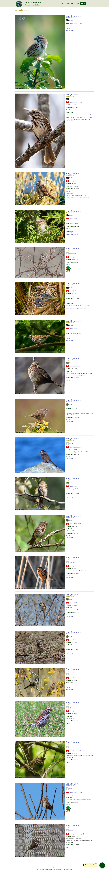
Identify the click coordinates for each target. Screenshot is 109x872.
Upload (67, 3)
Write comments (69, 30)
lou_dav (71, 443)
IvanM (70, 747)
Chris (70, 362)
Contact (54, 867)
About (61, 3)
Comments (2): (69, 193)
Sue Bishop (71, 483)
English (73, 3)
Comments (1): (69, 303)
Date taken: (68, 104)
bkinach (71, 707)
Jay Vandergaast (72, 253)
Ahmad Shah (72, 562)
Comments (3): (69, 112)
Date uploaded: (69, 26)
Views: (67, 28)
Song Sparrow (74, 16)
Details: (67, 186)
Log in (77, 3)
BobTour (71, 20)
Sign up (83, 3)
